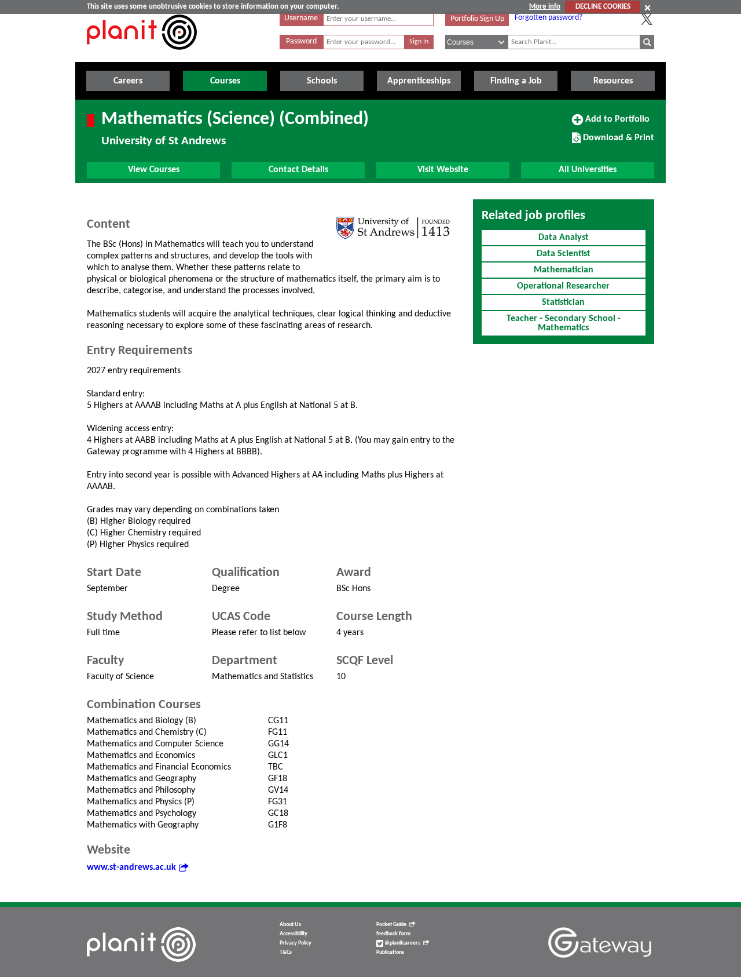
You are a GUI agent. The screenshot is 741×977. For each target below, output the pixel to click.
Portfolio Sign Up (477, 18)
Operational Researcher (563, 286)
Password (301, 41)
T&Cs (286, 952)
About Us (290, 924)
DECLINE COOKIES (602, 6)
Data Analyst (563, 237)
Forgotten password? (548, 17)
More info (544, 6)
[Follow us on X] (646, 19)
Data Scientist (563, 253)
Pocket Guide (391, 924)
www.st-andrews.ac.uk (131, 867)
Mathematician (563, 270)
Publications (390, 952)
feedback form (393, 933)
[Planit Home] (142, 56)
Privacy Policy (295, 943)
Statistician (563, 302)
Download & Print (617, 142)
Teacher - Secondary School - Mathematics (564, 323)
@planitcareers (401, 943)
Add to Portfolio (616, 123)
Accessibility (293, 933)
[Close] (647, 7)
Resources (613, 81)
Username (301, 18)
